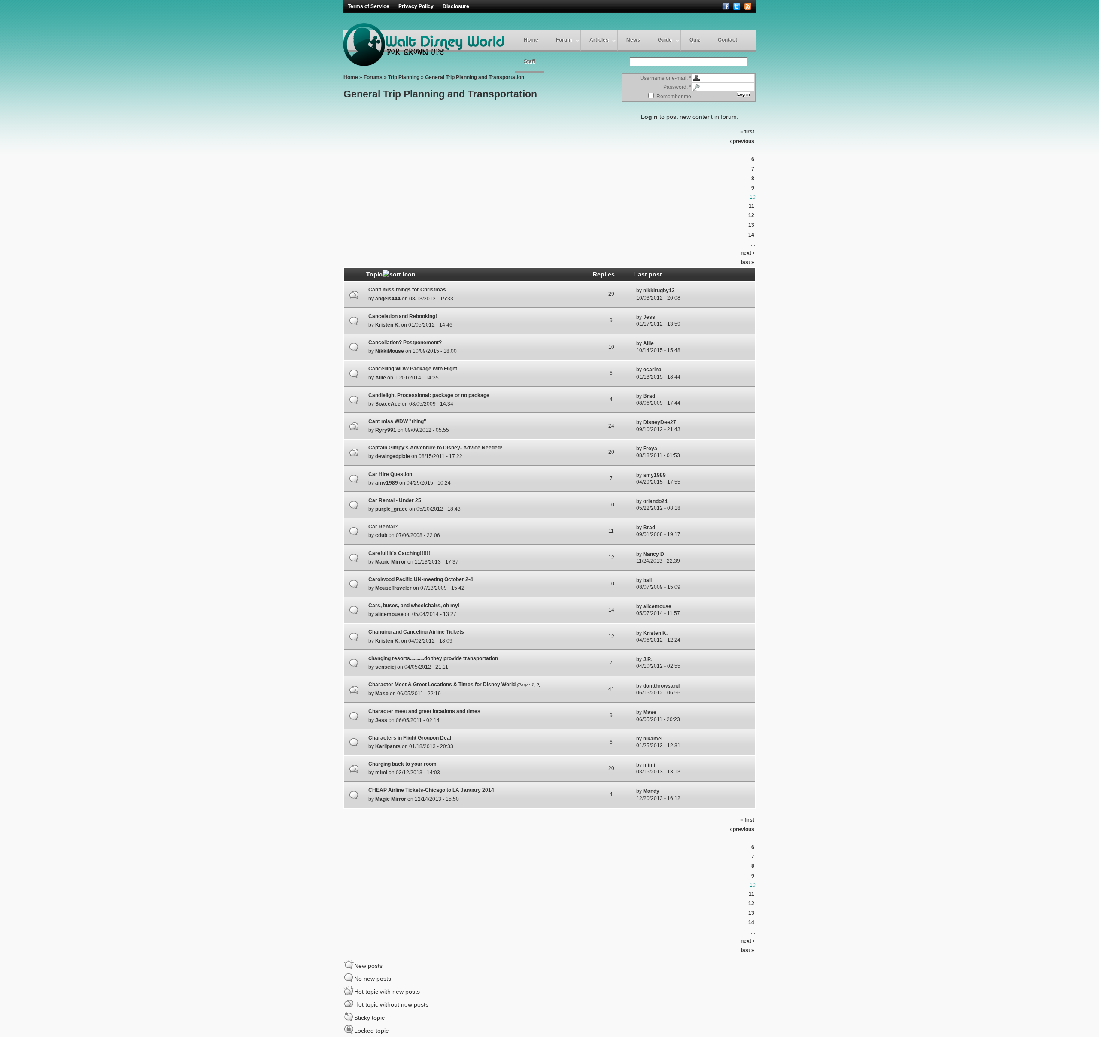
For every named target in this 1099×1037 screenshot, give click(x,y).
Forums (373, 77)
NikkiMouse (389, 351)
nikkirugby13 (659, 290)
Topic (374, 274)
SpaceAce (388, 403)
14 (751, 234)
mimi (381, 772)
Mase (382, 693)
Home (531, 40)
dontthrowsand (661, 685)
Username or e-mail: (665, 78)
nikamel (652, 738)
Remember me (673, 97)
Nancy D (653, 554)
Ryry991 (385, 430)
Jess (649, 317)
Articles (599, 40)
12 (751, 215)
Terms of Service (368, 6)
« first (747, 131)
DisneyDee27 (659, 422)
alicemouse (389, 614)
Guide (665, 40)
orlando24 (655, 501)
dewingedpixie (392, 456)
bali (647, 580)
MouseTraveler (393, 588)
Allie (648, 343)
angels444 (388, 298)
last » (747, 262)
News (633, 40)
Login (649, 116)
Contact (727, 40)
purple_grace (391, 509)
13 (751, 224)
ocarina (652, 369)
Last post (648, 274)
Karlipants (388, 746)
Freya (650, 448)
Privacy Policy (416, 6)
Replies (604, 274)
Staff (529, 61)
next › (747, 252)
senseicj (385, 667)
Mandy (651, 791)
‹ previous (742, 141)
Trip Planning (403, 77)
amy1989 (386, 482)
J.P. (647, 659)
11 (751, 206)
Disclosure (456, 6)
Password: (677, 87)
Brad (649, 396)
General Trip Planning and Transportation (474, 77)
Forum (564, 40)
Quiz (694, 40)
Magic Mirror (390, 561)
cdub (381, 535)
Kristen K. (387, 324)
